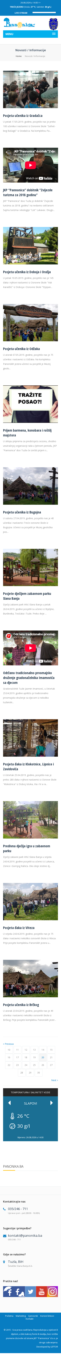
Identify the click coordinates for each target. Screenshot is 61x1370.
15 (51, 1049)
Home (19, 56)
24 (26, 1064)
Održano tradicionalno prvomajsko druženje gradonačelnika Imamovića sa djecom (28, 677)
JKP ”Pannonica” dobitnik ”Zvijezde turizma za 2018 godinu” (28, 192)
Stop (56, 1134)
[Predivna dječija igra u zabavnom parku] (30, 837)
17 (17, 1057)
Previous (9, 1043)
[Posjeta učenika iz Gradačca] (30, 107)
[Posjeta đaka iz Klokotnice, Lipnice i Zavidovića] (30, 755)
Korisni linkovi (47, 1315)
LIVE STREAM (21, 13)
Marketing (21, 1315)
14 (42, 1049)
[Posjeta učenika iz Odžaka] (30, 340)
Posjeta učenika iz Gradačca (22, 115)
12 (26, 1049)
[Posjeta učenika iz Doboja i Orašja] (30, 263)
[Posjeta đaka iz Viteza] (30, 919)
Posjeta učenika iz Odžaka (21, 348)
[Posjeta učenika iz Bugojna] (30, 503)
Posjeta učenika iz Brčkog (21, 1004)
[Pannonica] (19, 23)
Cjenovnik (33, 1315)
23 (17, 1064)
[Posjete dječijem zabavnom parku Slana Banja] (30, 585)
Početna (9, 1315)
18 (26, 1057)
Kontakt (29, 1318)
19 (34, 1057)
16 (9, 1057)
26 (42, 1064)
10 (9, 1049)
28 (21, 1072)
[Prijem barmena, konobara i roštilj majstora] (30, 421)
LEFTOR (54, 1346)
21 (51, 1057)
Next (53, 1080)
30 (38, 1072)
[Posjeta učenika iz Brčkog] (30, 996)
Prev (9, 1102)
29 (30, 1072)
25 (34, 1064)
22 (9, 1064)
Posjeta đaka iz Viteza (18, 927)
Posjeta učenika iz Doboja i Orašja (27, 271)
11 (17, 1049)
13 (34, 1049)
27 (51, 1064)
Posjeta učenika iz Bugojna (22, 512)
